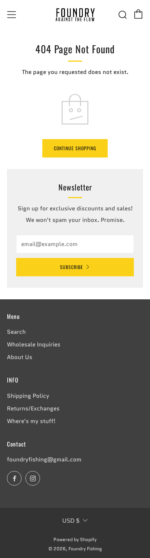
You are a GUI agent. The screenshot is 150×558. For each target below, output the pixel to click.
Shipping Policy (28, 396)
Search (16, 332)
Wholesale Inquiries (33, 344)
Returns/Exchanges (33, 408)
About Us (19, 357)
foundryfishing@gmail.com (44, 459)
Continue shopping (75, 148)
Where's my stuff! (31, 421)
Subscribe (71, 267)
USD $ (70, 520)
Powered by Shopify (75, 539)
